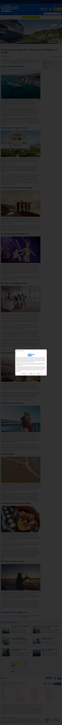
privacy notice (18, 371)
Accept (23, 373)
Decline (38, 373)
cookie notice (42, 368)
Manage (31, 373)
